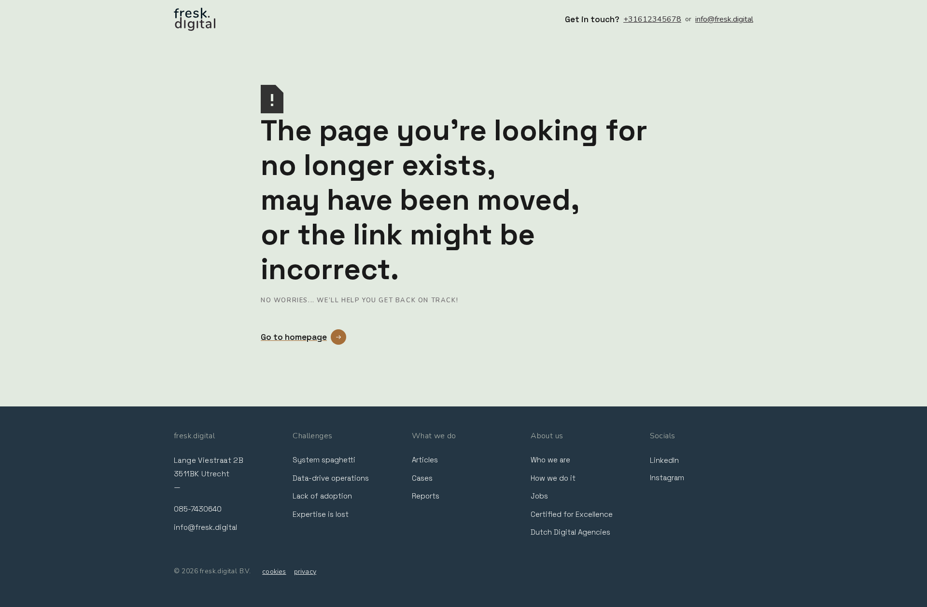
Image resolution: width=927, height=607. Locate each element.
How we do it (553, 478)
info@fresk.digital (724, 19)
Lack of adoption (322, 495)
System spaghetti (324, 459)
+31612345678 (652, 19)
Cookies (274, 571)
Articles (425, 459)
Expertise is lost (321, 514)
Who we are (550, 459)
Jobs (539, 495)
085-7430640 (198, 508)
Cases (422, 478)
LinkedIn (664, 460)
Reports (425, 495)
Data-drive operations (331, 478)
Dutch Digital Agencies (570, 532)
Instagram (667, 477)
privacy (305, 571)
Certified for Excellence (572, 514)
